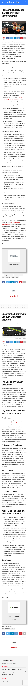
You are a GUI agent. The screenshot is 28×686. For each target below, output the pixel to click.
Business (7, 7)
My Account (5, 672)
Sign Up (11, 674)
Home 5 (9, 671)
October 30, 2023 (16, 19)
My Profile (12, 672)
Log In (14, 671)
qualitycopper (15, 277)
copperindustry (9, 275)
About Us (4, 669)
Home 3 (19, 669)
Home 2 (14, 669)
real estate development (8, 628)
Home (3, 7)
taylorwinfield (6, 19)
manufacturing (6, 277)
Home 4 (3, 671)
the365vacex (6, 323)
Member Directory (21, 671)
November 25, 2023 (16, 323)
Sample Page (4, 674)
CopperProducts (18, 275)
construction (8, 626)
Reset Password (20, 672)
